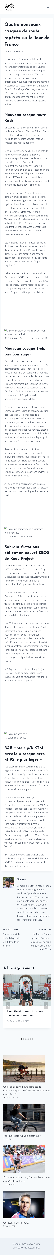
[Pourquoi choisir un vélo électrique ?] (27, 1118)
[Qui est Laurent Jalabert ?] (27, 1204)
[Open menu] (48, 7)
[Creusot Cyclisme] (9, 6)
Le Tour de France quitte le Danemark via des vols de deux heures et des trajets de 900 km (40, 940)
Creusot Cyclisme (31, 1243)
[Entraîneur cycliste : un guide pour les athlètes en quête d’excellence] (27, 1159)
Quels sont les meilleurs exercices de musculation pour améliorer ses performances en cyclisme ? (26, 1090)
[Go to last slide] (8, 1005)
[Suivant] (46, 1005)
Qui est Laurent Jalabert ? (16, 1222)
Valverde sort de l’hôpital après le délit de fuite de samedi (11, 938)
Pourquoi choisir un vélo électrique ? (22, 1135)
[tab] (21, 1039)
